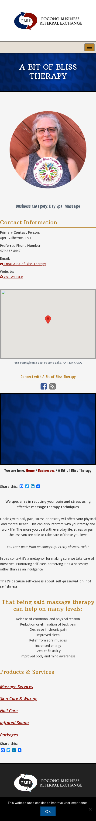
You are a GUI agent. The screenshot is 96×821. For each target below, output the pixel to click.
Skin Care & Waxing (19, 698)
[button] (48, 320)
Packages (9, 735)
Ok (48, 811)
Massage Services (16, 686)
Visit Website (13, 276)
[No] (90, 809)
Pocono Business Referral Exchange (48, 20)
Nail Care (9, 710)
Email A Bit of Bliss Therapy (24, 264)
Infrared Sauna (14, 722)
